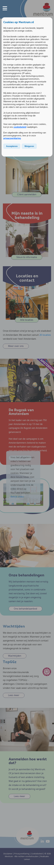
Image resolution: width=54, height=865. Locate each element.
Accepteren (12, 146)
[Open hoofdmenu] (5, 8)
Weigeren (29, 146)
